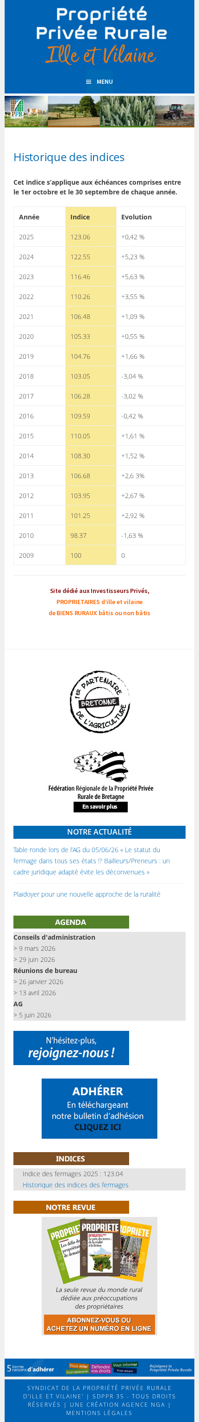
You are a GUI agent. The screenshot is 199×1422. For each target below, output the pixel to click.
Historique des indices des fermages (76, 1184)
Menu (105, 81)
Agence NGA (142, 1405)
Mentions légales (99, 1413)
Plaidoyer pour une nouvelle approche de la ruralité (87, 894)
